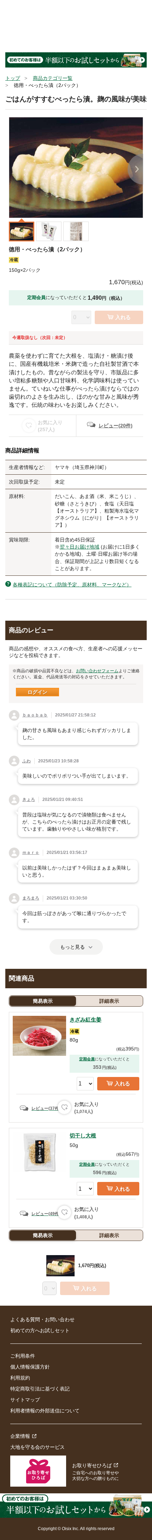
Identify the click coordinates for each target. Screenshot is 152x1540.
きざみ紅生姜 (85, 1020)
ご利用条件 (22, 1356)
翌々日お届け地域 (79, 547)
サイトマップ (25, 1400)
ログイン (37, 692)
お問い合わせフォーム (97, 670)
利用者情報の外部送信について (45, 1410)
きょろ (28, 799)
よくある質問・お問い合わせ (42, 1319)
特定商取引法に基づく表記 (40, 1389)
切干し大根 (83, 1135)
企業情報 (20, 1436)
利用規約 (20, 1378)
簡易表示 (43, 1001)
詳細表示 (109, 1001)
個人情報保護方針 (30, 1367)
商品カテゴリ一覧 (52, 78)
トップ (12, 78)
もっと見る (72, 947)
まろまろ (30, 898)
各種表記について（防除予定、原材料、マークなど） (72, 584)
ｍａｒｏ (30, 852)
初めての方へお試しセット (40, 1330)
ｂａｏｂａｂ (35, 715)
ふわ (26, 761)
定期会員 (87, 1059)
